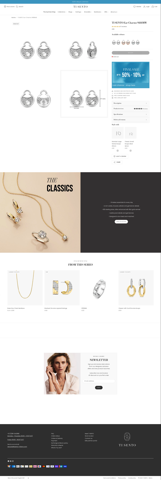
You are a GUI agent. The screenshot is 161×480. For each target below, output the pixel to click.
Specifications (118, 114)
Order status (55, 436)
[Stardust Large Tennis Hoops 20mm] (118, 133)
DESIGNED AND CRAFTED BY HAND (124, 91)
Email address (88, 378)
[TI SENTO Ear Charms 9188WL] (135, 41)
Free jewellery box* (120, 98)
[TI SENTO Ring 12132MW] (99, 287)
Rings (70, 12)
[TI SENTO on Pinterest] (10, 461)
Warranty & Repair (57, 445)
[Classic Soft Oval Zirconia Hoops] (136, 287)
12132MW (84, 308)
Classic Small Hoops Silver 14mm (129, 144)
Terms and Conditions (109, 478)
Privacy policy (122, 478)
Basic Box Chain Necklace (16, 308)
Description (117, 103)
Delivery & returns (119, 120)
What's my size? (56, 448)
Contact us (88, 438)
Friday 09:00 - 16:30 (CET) (15, 440)
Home (14, 17)
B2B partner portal (91, 441)
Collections (61, 12)
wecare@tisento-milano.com (17, 447)
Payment (54, 441)
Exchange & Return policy (59, 443)
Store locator (89, 436)
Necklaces (97, 12)
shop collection (121, 221)
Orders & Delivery (57, 438)
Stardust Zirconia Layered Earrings (55, 308)
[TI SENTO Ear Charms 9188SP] (125, 41)
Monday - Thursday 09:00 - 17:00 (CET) (20, 436)
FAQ (52, 434)
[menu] (18, 478)
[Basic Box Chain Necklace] (25, 287)
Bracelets (87, 12)
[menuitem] (110, 478)
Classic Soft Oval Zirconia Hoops (129, 308)
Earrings (78, 12)
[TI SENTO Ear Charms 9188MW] (116, 41)
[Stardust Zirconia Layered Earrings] (62, 287)
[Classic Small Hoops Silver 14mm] (131, 133)
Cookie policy (132, 478)
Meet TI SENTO (89, 434)
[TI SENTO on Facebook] (8, 461)
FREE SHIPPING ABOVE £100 (122, 95)
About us (114, 12)
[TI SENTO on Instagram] (13, 461)
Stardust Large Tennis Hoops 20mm (116, 144)
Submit (99, 387)
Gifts (105, 12)
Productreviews (131, 109)
